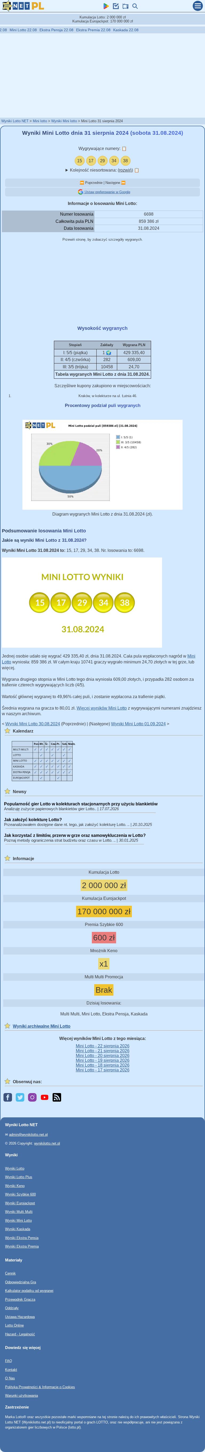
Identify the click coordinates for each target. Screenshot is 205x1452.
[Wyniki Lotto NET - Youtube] (44, 1098)
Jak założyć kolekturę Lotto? (33, 819)
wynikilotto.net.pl (47, 1143)
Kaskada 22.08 (110, 30)
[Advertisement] (102, 75)
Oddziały (12, 1308)
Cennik (10, 1273)
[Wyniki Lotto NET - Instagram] (32, 1098)
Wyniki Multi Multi (19, 1212)
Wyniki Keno (15, 1186)
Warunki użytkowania (21, 1396)
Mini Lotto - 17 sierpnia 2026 (102, 1070)
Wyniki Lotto (14, 1168)
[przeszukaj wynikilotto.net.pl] (133, 7)
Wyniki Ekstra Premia (22, 1246)
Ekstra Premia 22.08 (78, 30)
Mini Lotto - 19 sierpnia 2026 (102, 1060)
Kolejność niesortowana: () (104, 170)
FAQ (8, 1361)
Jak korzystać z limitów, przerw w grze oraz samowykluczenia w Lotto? (75, 835)
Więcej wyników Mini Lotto (102, 708)
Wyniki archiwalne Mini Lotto (41, 1026)
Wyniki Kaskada (17, 1229)
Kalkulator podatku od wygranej (29, 1291)
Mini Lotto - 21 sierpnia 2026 (102, 1051)
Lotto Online (14, 1325)
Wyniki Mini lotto (64, 121)
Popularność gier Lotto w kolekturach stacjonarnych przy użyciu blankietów (80, 804)
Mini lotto (40, 121)
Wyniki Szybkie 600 (20, 1194)
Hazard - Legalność (20, 1334)
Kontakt (11, 1370)
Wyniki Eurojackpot (20, 1203)
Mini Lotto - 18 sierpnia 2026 (102, 1065)
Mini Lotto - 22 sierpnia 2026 (102, 1046)
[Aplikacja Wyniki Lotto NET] (105, 7)
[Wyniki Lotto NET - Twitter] (20, 1098)
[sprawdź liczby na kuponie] (114, 7)
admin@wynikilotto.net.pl (28, 1135)
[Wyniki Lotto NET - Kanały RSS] (56, 1098)
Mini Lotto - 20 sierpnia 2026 (102, 1055)
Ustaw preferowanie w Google (107, 192)
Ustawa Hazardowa (20, 1317)
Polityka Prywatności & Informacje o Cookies (40, 1387)
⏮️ (82, 183)
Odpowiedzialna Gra (20, 1282)
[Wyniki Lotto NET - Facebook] (7, 1098)
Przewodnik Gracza (20, 1299)
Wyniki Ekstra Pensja (21, 1238)
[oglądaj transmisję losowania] (124, 7)
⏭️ (123, 183)
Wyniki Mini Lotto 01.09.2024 (138, 724)
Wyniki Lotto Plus (18, 1177)
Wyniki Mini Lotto (18, 1220)
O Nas (10, 1378)
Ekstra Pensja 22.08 (41, 30)
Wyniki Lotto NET (15, 121)
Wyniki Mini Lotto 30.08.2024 (32, 724)
